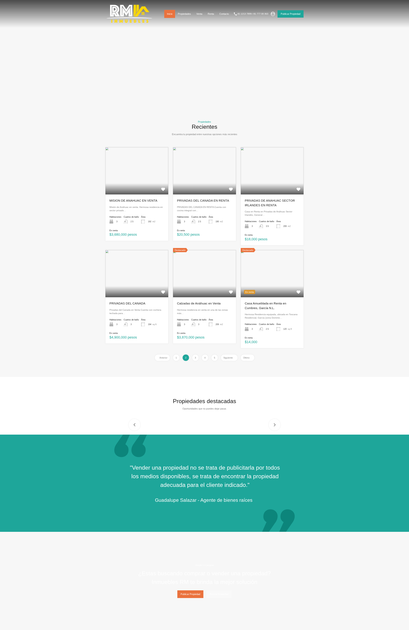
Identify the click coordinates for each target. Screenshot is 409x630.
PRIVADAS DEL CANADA (127, 303)
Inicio (169, 13)
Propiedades (184, 13)
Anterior (163, 357)
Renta (211, 13)
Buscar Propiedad (219, 594)
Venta (199, 13)
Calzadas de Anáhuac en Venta (199, 303)
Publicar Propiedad (290, 13)
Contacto (224, 13)
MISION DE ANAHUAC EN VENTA (133, 200)
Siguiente (228, 357)
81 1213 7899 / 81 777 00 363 (253, 13)
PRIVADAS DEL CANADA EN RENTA (203, 200)
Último (246, 357)
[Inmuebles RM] (129, 23)
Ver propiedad (137, 185)
